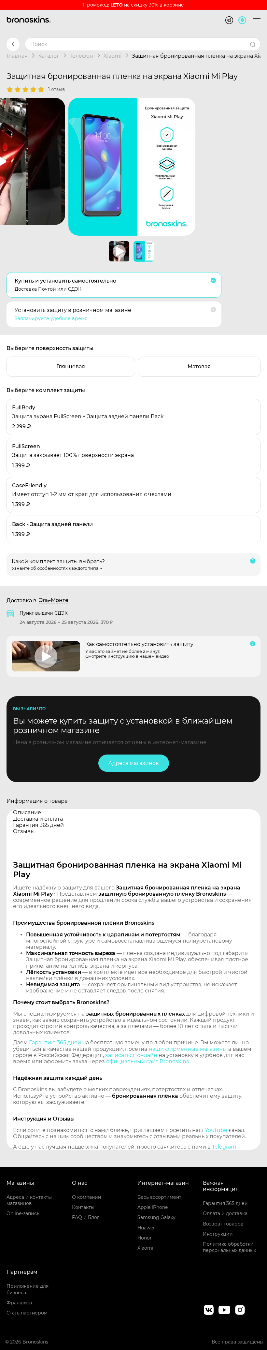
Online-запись (23, 1213)
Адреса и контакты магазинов (29, 1200)
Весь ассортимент (159, 1197)
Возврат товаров (223, 1224)
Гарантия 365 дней (225, 1203)
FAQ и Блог (85, 1217)
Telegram (224, 1147)
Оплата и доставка (225, 1213)
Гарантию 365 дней (55, 1042)
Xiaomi (145, 1248)
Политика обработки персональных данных (229, 1247)
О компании (86, 1197)
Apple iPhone (152, 1207)
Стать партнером (27, 1313)
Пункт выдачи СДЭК (44, 613)
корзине (174, 5)
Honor (144, 1238)
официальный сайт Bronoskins (147, 1061)
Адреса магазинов (133, 763)
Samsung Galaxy (156, 1217)
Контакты (83, 1207)
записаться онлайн (131, 1055)
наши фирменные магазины (188, 1049)
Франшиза (19, 1303)
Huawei (145, 1228)
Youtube (216, 1130)
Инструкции (218, 1234)
